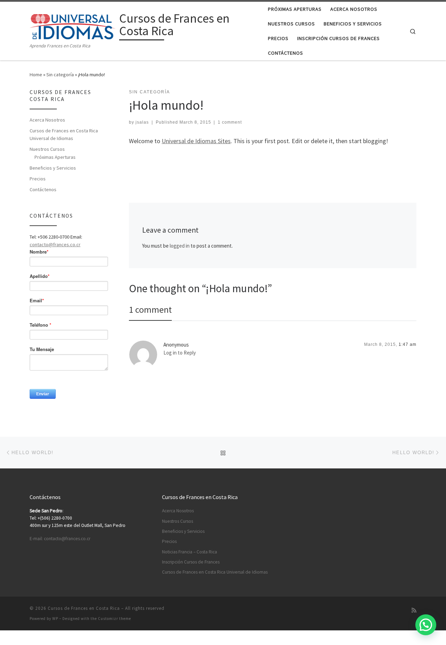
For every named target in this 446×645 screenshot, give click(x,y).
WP (55, 618)
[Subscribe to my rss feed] (414, 610)
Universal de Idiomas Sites (196, 141)
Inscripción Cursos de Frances (191, 562)
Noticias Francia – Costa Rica (189, 552)
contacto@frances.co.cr (55, 244)
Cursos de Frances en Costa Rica (84, 608)
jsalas (142, 122)
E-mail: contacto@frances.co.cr (60, 539)
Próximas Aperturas (55, 157)
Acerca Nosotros (47, 120)
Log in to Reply (179, 352)
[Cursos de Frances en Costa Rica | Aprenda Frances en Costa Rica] (73, 25)
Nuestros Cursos (47, 149)
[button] (425, 624)
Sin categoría (60, 74)
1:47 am (407, 344)
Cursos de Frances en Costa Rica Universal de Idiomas (64, 134)
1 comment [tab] (150, 309)
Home (36, 74)
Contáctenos (43, 189)
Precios (38, 179)
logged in (180, 245)
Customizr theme (114, 618)
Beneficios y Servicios (53, 168)
